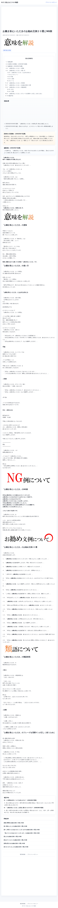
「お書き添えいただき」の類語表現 (16, 87)
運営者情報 (22, 854)
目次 (29, 58)
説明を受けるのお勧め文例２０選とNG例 (14, 843)
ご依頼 (11, 78)
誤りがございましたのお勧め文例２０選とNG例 (16, 846)
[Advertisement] (29, 18)
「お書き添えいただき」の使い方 (16, 70)
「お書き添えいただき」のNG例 (16, 83)
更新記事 (10, 61)
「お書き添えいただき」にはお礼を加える (20, 72)
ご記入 (11, 89)
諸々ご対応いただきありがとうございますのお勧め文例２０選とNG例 (21, 829)
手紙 (11, 76)
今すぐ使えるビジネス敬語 (9, 2)
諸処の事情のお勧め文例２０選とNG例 (14, 822)
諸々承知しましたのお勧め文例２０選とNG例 (15, 826)
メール (11, 80)
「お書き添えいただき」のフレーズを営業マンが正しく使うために (24, 93)
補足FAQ (10, 95)
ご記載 (11, 91)
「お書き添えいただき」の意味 (15, 68)
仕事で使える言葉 (7, 50)
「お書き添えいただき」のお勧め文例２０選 (19, 85)
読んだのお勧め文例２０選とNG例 (12, 836)
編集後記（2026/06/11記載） (15, 66)
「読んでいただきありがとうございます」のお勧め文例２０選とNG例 (21, 833)
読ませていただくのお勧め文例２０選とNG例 (15, 840)
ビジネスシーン (13, 74)
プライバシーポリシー (51, 2)
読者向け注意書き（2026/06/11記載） (17, 64)
